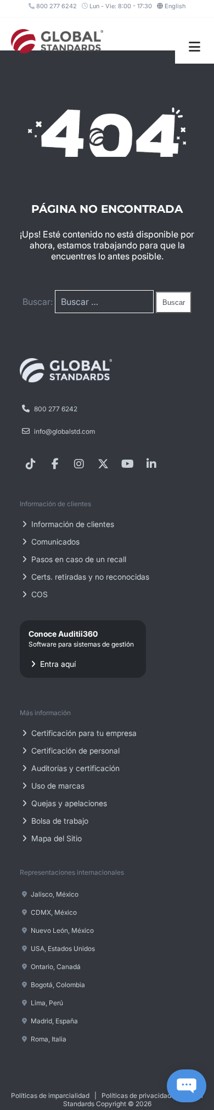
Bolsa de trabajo (58, 820)
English (175, 6)
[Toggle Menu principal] (194, 47)
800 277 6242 (56, 6)
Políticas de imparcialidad (50, 1095)
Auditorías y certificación (74, 768)
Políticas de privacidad (136, 1095)
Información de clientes (71, 524)
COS (38, 594)
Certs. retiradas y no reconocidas (89, 576)
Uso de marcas (57, 785)
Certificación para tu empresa (83, 733)
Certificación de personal (74, 750)
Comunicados (54, 541)
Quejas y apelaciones (68, 803)
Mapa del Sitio (55, 838)
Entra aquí (81, 649)
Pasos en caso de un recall (77, 559)
